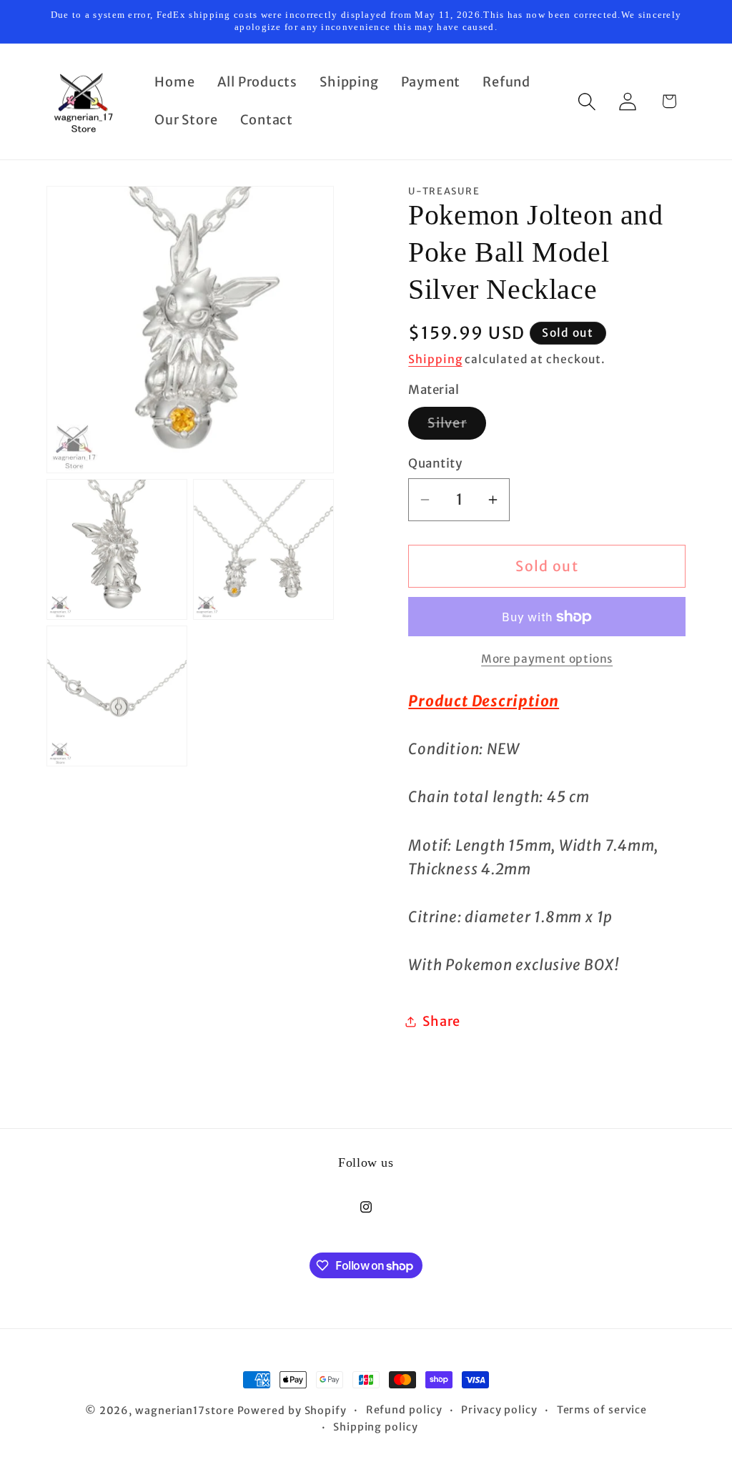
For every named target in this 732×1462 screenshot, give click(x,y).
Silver (456, 427)
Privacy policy (499, 1409)
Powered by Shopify (292, 1410)
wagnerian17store (184, 1410)
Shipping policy (375, 1427)
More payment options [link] (547, 659)
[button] (587, 101)
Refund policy (404, 1409)
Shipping (435, 359)
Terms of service (602, 1409)
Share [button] (441, 1021)
